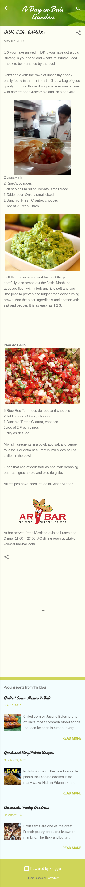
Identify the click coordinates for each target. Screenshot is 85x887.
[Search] (78, 9)
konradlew (53, 877)
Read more (72, 738)
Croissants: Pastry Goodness (26, 808)
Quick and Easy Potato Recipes (28, 753)
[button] (78, 33)
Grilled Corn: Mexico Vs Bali (27, 698)
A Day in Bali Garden (43, 13)
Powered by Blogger (45, 869)
